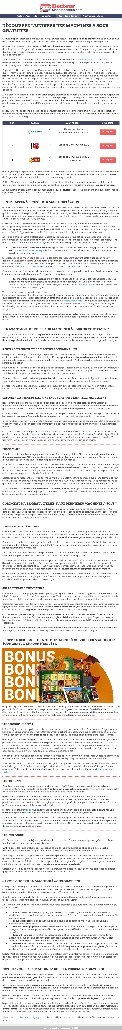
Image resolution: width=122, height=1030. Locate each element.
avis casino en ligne (28, 1017)
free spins (29, 809)
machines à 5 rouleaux (64, 266)
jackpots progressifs (71, 300)
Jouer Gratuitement (68, 16)
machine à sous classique (30, 250)
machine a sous (90, 59)
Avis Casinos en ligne (93, 16)
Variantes (46, 16)
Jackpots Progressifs (27, 16)
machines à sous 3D (85, 284)
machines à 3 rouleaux (27, 266)
